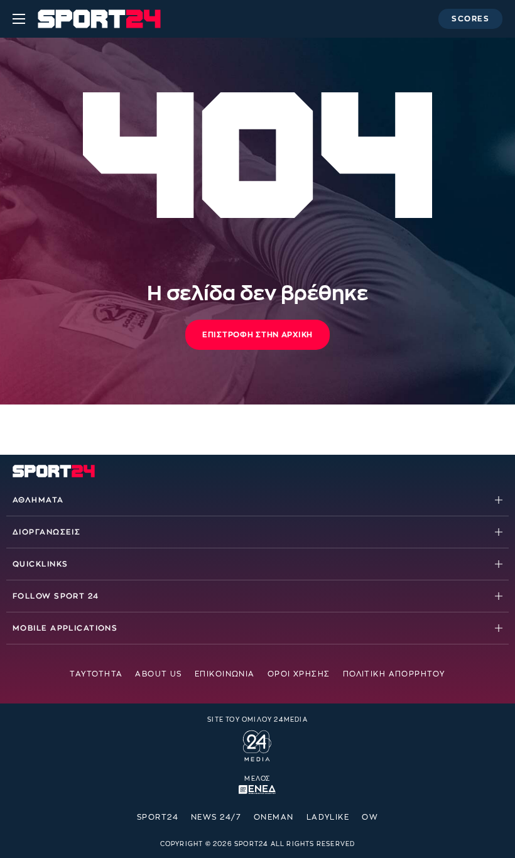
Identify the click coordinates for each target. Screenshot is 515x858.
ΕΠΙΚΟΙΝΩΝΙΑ (225, 674)
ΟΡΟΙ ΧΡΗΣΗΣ (299, 674)
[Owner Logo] (257, 744)
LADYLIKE (328, 817)
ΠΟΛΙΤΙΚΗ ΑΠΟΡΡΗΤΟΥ (394, 674)
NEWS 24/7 (216, 817)
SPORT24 (157, 817)
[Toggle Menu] (19, 19)
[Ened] (257, 788)
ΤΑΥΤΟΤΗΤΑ (96, 674)
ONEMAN (274, 817)
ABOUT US (158, 674)
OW (370, 817)
